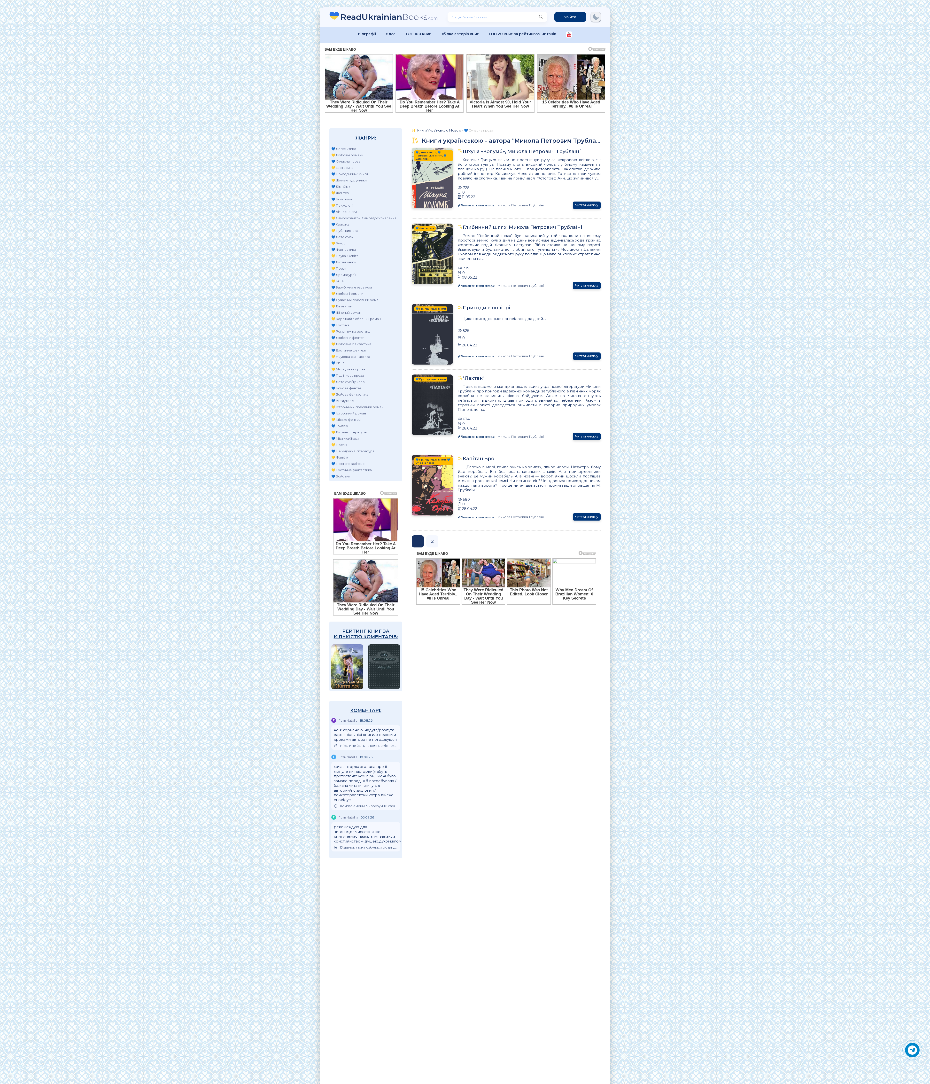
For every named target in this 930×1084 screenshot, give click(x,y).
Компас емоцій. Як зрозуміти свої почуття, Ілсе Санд (369, 806)
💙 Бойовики (341, 199)
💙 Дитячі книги (343, 262)
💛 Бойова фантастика (349, 394)
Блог (390, 33)
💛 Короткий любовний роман (356, 319)
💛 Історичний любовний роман (357, 407)
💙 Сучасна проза (345, 161)
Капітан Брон (480, 458)
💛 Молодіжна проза (348, 369)
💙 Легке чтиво (343, 149)
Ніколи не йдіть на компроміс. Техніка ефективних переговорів (369, 745)
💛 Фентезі (340, 193)
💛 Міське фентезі (346, 419)
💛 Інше (337, 281)
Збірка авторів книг (460, 33)
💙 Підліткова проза (347, 375)
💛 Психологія (343, 205)
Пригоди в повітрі (486, 308)
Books (389, 17)
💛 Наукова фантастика (350, 357)
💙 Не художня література (352, 451)
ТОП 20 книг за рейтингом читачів (522, 33)
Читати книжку (586, 205)
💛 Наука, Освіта (344, 256)
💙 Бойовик (340, 476)
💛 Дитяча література (349, 432)
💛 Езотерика (342, 168)
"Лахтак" (473, 378)
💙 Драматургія (343, 275)
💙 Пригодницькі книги (349, 174)
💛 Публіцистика (344, 231)
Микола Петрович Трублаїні (520, 205)
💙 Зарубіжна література (351, 287)
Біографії (367, 33)
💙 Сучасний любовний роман (355, 300)
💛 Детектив (341, 306)
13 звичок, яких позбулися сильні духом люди (369, 847)
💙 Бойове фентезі (346, 388)
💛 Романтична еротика (351, 331)
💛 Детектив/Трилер (348, 382)
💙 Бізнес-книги (344, 212)
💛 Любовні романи (347, 155)
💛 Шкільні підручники (349, 180)
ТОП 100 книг (418, 33)
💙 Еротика (340, 325)
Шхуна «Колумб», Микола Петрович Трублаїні (522, 151)
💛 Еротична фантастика (351, 470)
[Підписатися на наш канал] (569, 35)
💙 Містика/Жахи (345, 438)
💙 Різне (338, 363)
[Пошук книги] (541, 17)
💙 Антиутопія (342, 401)
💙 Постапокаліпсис (347, 464)
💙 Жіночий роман (346, 312)
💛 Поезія (339, 268)
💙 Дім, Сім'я (341, 186)
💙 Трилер (339, 426)
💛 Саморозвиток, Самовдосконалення (363, 218)
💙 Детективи (342, 237)
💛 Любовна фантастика (351, 344)
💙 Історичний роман (348, 413)
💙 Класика (340, 224)
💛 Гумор (338, 243)
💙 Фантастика (343, 249)
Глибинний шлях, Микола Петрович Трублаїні (522, 227)
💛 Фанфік (339, 457)
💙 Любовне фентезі (348, 338)
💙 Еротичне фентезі (348, 350)
